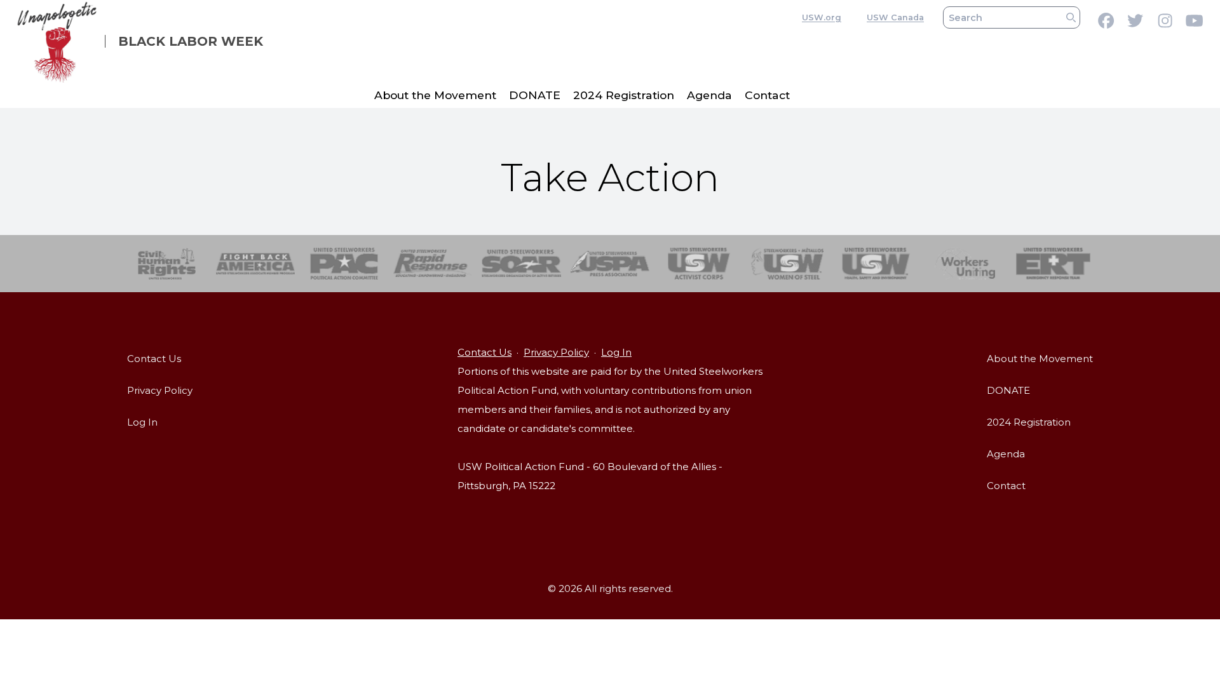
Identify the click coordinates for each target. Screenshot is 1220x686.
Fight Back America (255, 263)
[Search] (1071, 17)
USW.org (821, 17)
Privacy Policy (160, 390)
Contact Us (154, 359)
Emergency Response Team (1053, 263)
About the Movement (435, 95)
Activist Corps (698, 263)
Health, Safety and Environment (876, 263)
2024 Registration (623, 95)
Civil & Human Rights (167, 263)
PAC (344, 263)
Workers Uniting (965, 263)
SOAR (521, 263)
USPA (610, 263)
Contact (767, 95)
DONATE (534, 95)
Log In (142, 422)
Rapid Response (433, 263)
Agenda (709, 95)
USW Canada (895, 17)
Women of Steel (787, 263)
